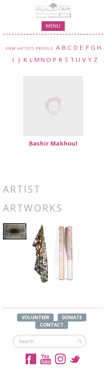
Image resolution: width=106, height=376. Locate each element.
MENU (53, 26)
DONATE (72, 317)
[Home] (53, 10)
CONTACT (52, 324)
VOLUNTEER (35, 317)
